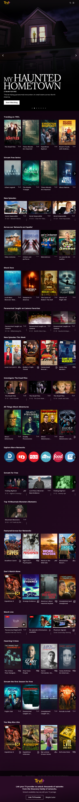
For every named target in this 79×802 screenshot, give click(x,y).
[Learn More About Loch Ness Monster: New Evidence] (51, 494)
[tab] (32, 108)
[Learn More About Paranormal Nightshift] (26, 633)
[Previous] (3, 55)
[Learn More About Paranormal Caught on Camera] (26, 330)
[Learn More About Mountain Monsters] (26, 523)
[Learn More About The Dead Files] (26, 399)
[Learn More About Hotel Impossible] (26, 220)
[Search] (69, 3)
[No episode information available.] (51, 633)
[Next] (76, 55)
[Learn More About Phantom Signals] (75, 633)
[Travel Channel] (7, 2)
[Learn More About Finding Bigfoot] (26, 494)
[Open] (73, 3)
